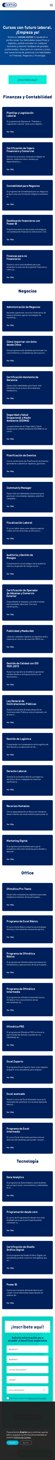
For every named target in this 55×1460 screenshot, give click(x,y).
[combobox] (27, 1390)
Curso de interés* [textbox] (16, 1390)
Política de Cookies (22, 1437)
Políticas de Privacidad (37, 1398)
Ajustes (26, 1443)
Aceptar (12, 1443)
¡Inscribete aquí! (27, 79)
